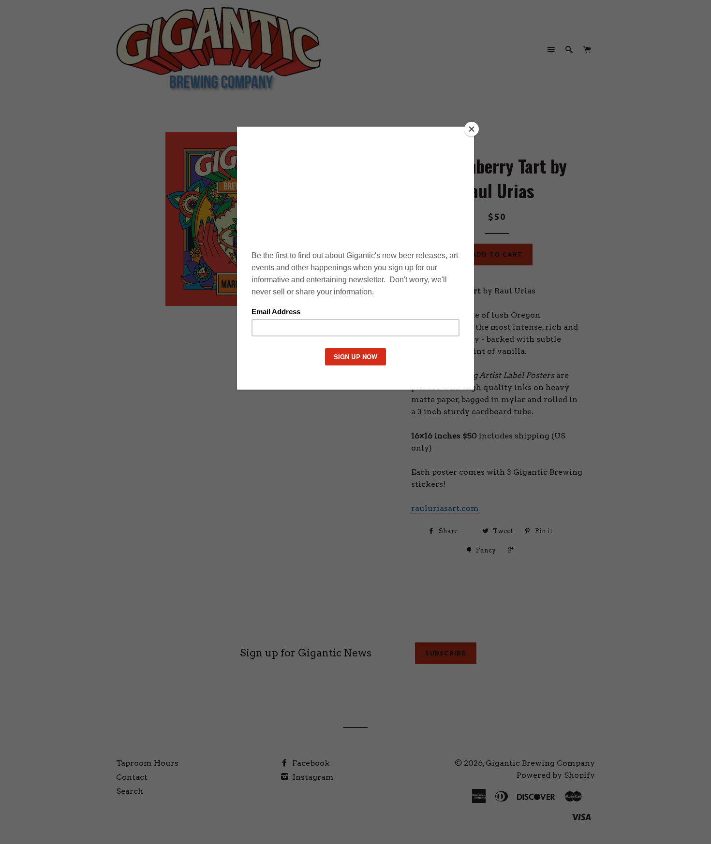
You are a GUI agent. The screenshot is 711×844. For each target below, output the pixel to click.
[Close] (471, 129)
